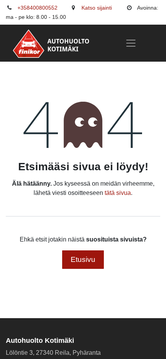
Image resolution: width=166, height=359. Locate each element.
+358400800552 (37, 8)
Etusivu (83, 259)
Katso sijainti (96, 8)
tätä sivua (118, 193)
